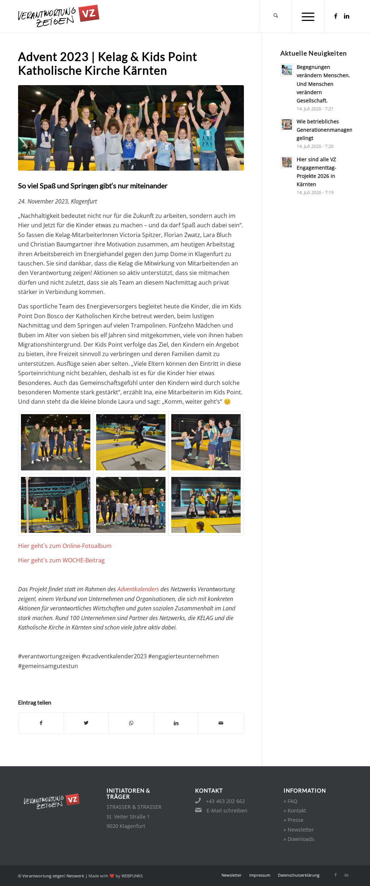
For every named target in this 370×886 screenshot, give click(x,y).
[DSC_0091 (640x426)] (55, 505)
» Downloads (299, 838)
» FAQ (290, 801)
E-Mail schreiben (227, 810)
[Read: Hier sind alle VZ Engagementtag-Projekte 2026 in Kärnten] (286, 162)
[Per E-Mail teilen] (221, 723)
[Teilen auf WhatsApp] (131, 723)
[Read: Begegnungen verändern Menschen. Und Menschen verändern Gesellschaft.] (286, 69)
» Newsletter (299, 829)
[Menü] (308, 16)
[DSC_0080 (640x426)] (130, 442)
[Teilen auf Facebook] (41, 723)
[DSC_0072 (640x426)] (130, 505)
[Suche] (275, 16)
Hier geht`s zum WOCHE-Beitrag (61, 560)
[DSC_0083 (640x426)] (206, 442)
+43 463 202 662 (225, 801)
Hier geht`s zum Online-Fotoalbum (65, 546)
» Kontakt (295, 810)
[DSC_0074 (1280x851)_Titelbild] (131, 128)
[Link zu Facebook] (335, 15)
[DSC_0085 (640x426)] (206, 505)
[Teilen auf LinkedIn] (176, 723)
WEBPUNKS (132, 875)
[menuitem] (275, 16)
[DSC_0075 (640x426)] (55, 442)
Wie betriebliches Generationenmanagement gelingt (329, 129)
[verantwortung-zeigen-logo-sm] (67, 16)
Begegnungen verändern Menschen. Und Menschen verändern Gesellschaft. (323, 83)
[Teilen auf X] (86, 723)
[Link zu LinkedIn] (346, 15)
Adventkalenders (138, 589)
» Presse (294, 819)
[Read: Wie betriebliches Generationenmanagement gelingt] (286, 124)
